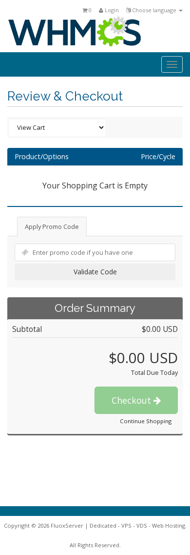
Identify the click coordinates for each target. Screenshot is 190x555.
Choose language (154, 10)
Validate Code (95, 271)
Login (111, 10)
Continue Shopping (145, 421)
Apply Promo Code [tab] (52, 226)
